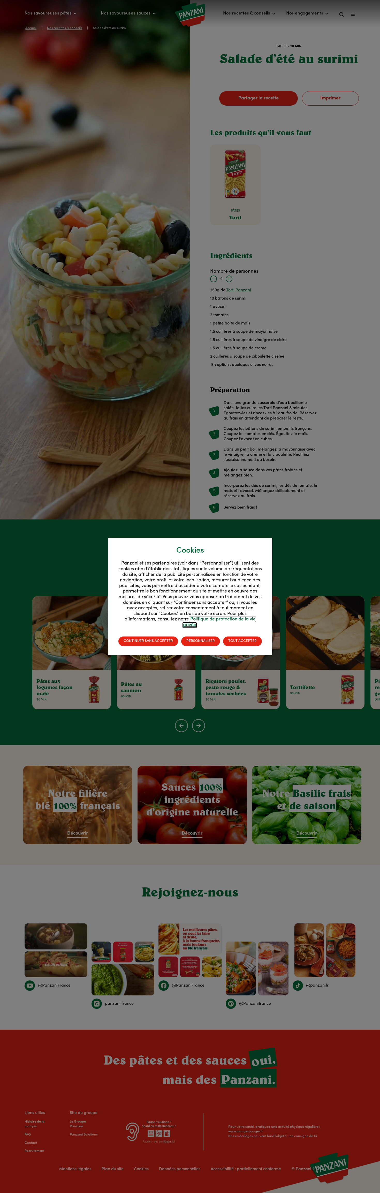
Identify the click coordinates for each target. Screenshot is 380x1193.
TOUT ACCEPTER (242, 641)
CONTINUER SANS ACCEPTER (148, 641)
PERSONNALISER (200, 641)
